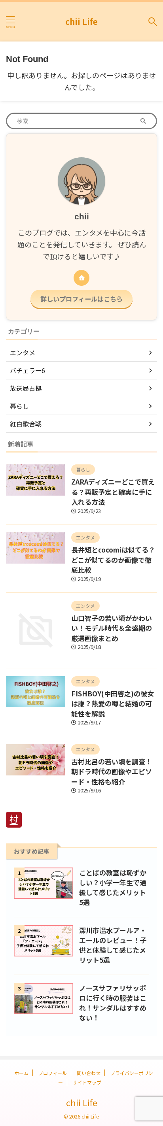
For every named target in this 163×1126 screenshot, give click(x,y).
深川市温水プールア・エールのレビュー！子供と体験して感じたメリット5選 (112, 945)
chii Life (81, 21)
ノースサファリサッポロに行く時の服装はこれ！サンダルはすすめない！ (112, 1002)
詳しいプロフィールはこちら (81, 299)
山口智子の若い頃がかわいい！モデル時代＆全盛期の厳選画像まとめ (111, 628)
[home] (81, 278)
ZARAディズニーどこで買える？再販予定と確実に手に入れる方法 (113, 492)
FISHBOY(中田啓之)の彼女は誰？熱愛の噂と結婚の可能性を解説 (112, 703)
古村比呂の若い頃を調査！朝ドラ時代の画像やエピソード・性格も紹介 (111, 771)
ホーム (21, 1072)
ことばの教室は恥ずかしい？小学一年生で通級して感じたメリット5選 (112, 887)
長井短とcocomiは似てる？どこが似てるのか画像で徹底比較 (113, 560)
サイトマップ (87, 1082)
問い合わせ (88, 1072)
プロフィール (52, 1072)
